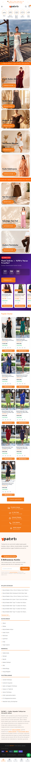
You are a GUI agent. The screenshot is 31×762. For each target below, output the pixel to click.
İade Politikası (21, 755)
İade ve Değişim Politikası (10, 686)
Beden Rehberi (7, 662)
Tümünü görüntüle (15, 499)
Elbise (4, 626)
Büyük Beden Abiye (8, 629)
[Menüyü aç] (2, 6)
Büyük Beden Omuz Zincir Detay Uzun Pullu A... (16, 590)
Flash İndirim (6, 645)
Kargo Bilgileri (6, 671)
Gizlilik (4, 755)
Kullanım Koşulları (7, 683)
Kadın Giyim (6, 632)
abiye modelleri (16, 729)
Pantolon (5, 635)
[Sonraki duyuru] (28, 2)
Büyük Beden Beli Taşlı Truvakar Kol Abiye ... (15, 602)
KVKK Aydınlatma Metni (9, 695)
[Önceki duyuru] (3, 2)
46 (5, 347)
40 (3, 302)
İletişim (5, 656)
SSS (4, 665)
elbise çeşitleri (12, 731)
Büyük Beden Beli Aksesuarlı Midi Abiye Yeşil (15, 593)
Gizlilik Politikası (14, 572)
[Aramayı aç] (25, 6)
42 (5, 302)
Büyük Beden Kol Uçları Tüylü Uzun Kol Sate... (15, 599)
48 (7, 347)
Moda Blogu (6, 668)
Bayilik (4, 659)
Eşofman (5, 638)
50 (10, 347)
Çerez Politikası (7, 692)
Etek (4, 642)
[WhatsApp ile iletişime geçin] (29, 755)
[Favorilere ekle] (11, 286)
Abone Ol (25, 568)
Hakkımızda (6, 653)
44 (18, 302)
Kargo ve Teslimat (8, 689)
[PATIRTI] (14, 6)
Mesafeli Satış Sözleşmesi (10, 701)
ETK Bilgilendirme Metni (9, 698)
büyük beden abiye (23, 731)
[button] (15, 41)
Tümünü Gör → (8, 280)
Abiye (4, 623)
